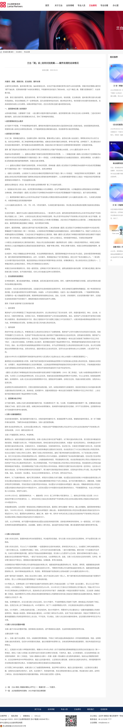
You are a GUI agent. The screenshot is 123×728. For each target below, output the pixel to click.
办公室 (116, 5)
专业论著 (104, 5)
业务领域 (70, 5)
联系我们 (90, 709)
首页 (47, 5)
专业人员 (81, 5)
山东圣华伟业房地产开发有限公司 (38, 197)
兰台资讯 (93, 5)
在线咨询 (104, 709)
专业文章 (27, 52)
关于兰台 (58, 5)
